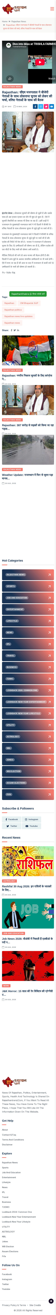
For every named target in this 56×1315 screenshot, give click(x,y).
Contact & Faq (9, 1134)
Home (4, 21)
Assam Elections (10, 1251)
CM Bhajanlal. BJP (29, 303)
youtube (34, 826)
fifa (4, 1256)
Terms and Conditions (13, 1139)
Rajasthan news (12, 323)
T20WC (6, 1207)
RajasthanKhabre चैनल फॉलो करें (28, 294)
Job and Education (13, 933)
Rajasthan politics (13, 309)
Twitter (5, 1284)
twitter (13, 826)
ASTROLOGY (9, 881)
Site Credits (35, 1305)
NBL (4, 1236)
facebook (13, 819)
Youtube (6, 1289)
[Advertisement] (28, 183)
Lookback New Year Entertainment (19, 1217)
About (5, 1129)
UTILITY (6, 1226)
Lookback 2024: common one (17, 1212)
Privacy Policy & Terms (14, 1305)
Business (6, 1202)
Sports (5, 1167)
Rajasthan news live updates (18, 316)
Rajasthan (9, 303)
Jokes (5, 1241)
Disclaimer (7, 1144)
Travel (5, 1197)
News (6, 986)
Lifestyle (6, 1182)
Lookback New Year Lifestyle (16, 1221)
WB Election (8, 1246)
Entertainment (9, 1177)
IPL (3, 1192)
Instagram (7, 1279)
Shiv (9, 106)
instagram (33, 819)
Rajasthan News (18, 21)
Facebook (7, 1274)
